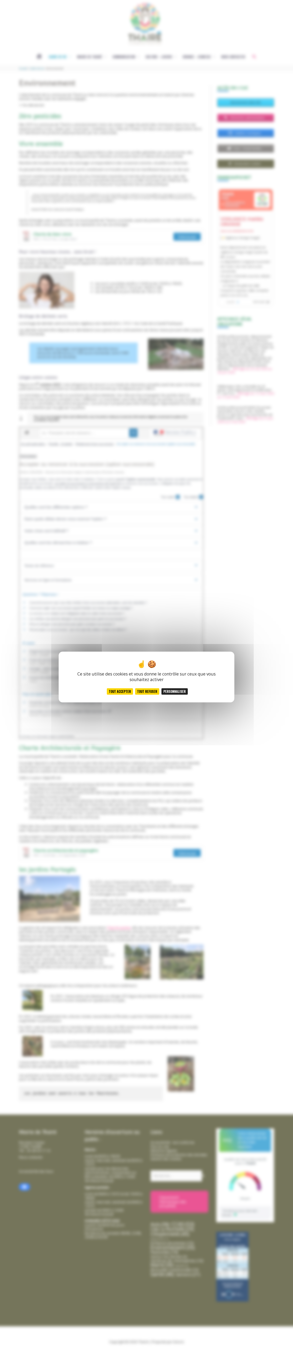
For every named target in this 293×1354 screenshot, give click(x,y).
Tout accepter (120, 691)
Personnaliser (174, 691)
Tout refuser (147, 691)
